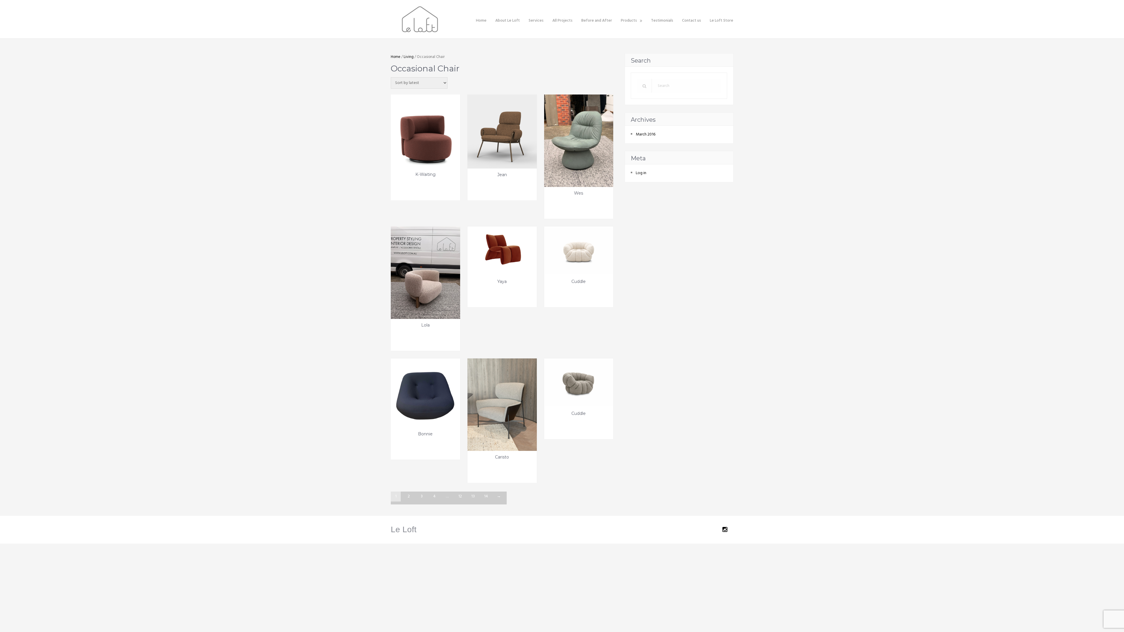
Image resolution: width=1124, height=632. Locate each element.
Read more (411, 187)
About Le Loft (507, 20)
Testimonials (662, 20)
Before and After (596, 20)
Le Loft (404, 529)
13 (473, 496)
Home (481, 20)
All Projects (562, 20)
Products (629, 20)
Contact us (691, 20)
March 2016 (645, 134)
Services (536, 20)
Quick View (440, 187)
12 (460, 496)
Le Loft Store (721, 20)
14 (486, 496)
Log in (641, 173)
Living (409, 57)
